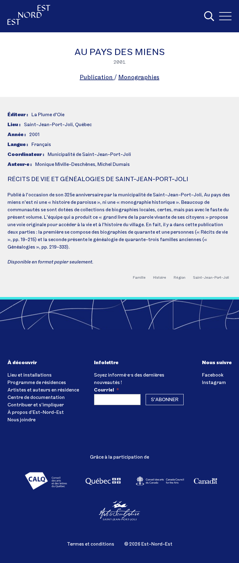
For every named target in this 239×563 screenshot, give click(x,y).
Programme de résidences (36, 382)
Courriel (106, 390)
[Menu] (225, 16)
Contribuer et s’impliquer (35, 405)
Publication (97, 78)
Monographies (138, 78)
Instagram (214, 382)
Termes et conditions (90, 544)
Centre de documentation (36, 397)
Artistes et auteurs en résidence (43, 390)
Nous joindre (21, 420)
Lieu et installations (29, 375)
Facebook (212, 375)
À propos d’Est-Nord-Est (35, 412)
